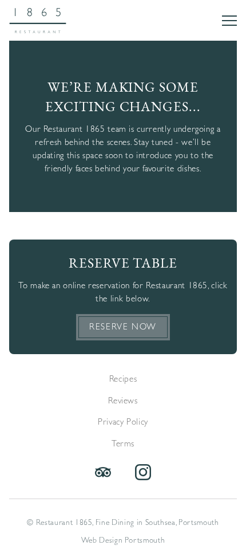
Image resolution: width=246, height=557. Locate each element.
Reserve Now (123, 326)
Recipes (123, 379)
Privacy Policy (123, 422)
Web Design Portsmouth (123, 539)
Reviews (123, 400)
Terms (123, 443)
